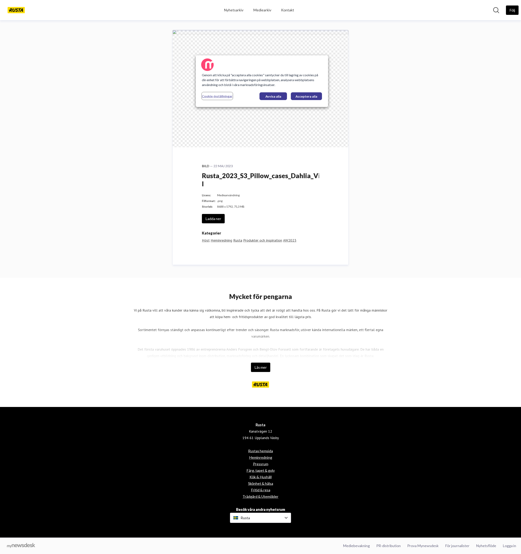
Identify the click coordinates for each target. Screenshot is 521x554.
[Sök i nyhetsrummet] (496, 10)
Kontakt (287, 10)
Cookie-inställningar (217, 96)
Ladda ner (213, 218)
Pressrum (260, 464)
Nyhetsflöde (486, 545)
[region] (262, 81)
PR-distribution (388, 545)
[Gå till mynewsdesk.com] (21, 546)
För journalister (457, 545)
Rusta (237, 240)
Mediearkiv (262, 10)
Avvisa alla (273, 96)
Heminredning (221, 240)
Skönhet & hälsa (260, 483)
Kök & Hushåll (261, 477)
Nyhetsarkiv (233, 10)
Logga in (509, 545)
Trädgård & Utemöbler (260, 496)
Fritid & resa (260, 490)
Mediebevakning (356, 545)
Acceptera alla (306, 96)
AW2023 (289, 240)
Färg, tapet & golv (260, 470)
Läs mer (260, 367)
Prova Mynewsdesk (423, 545)
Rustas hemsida (260, 451)
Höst (206, 240)
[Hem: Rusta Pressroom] (16, 10)
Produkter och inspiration (262, 240)
